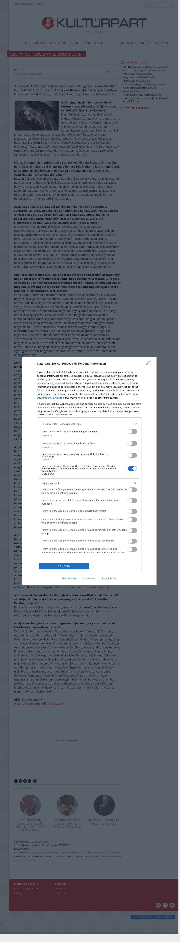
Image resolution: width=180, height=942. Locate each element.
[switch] (132, 431)
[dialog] (89, 471)
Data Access (89, 578)
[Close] (149, 364)
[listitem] (89, 424)
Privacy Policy (109, 578)
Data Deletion (69, 578)
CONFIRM (64, 566)
